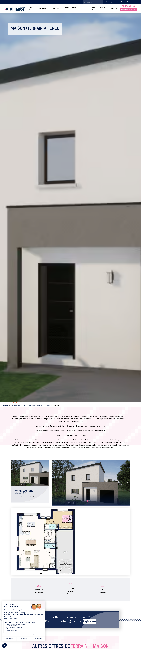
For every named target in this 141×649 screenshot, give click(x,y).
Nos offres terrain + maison (33, 405)
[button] (54, 482)
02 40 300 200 (128, 6)
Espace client (125, 2)
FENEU (48, 405)
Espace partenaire (112, 2)
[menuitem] (31, 8)
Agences (114, 9)
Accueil (5, 405)
